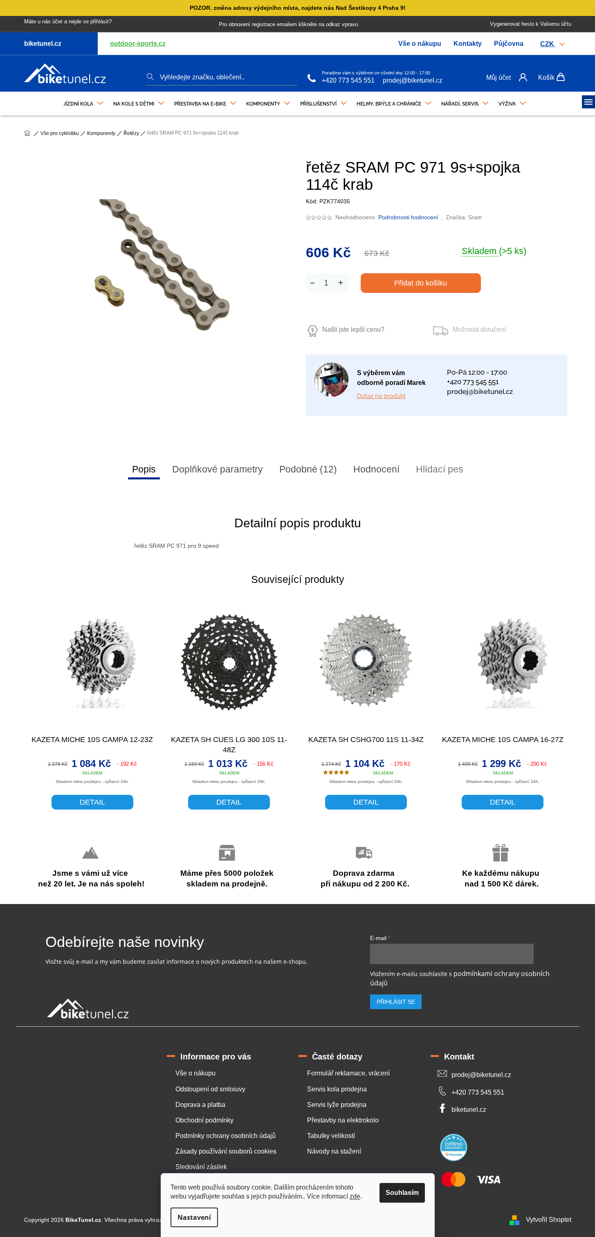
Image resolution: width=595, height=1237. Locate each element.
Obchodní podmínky (204, 1120)
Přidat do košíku (420, 283)
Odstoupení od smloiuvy (210, 1089)
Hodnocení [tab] (376, 469)
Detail (92, 802)
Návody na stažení (334, 1151)
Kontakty (468, 43)
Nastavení (194, 1217)
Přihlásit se (396, 1002)
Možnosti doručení (479, 329)
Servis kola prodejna (337, 1089)
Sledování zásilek (201, 1166)
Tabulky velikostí (331, 1135)
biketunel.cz (468, 1109)
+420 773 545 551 (348, 80)
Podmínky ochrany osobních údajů (225, 1135)
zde (355, 1196)
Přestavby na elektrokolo (343, 1120)
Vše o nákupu (419, 43)
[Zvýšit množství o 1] (341, 283)
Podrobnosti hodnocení (408, 217)
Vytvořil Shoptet (548, 1219)
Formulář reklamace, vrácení (348, 1073)
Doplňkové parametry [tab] (217, 469)
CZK (548, 43)
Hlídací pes (439, 469)
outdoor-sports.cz (138, 43)
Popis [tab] (144, 469)
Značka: (464, 217)
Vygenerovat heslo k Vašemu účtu (530, 24)
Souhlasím (402, 1192)
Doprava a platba (200, 1104)
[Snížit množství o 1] (312, 283)
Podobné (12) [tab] (308, 469)
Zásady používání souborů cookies (225, 1151)
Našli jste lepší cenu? (353, 329)
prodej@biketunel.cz (412, 80)
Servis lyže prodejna (336, 1104)
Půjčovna (508, 43)
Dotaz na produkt (381, 396)
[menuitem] (83, 102)
